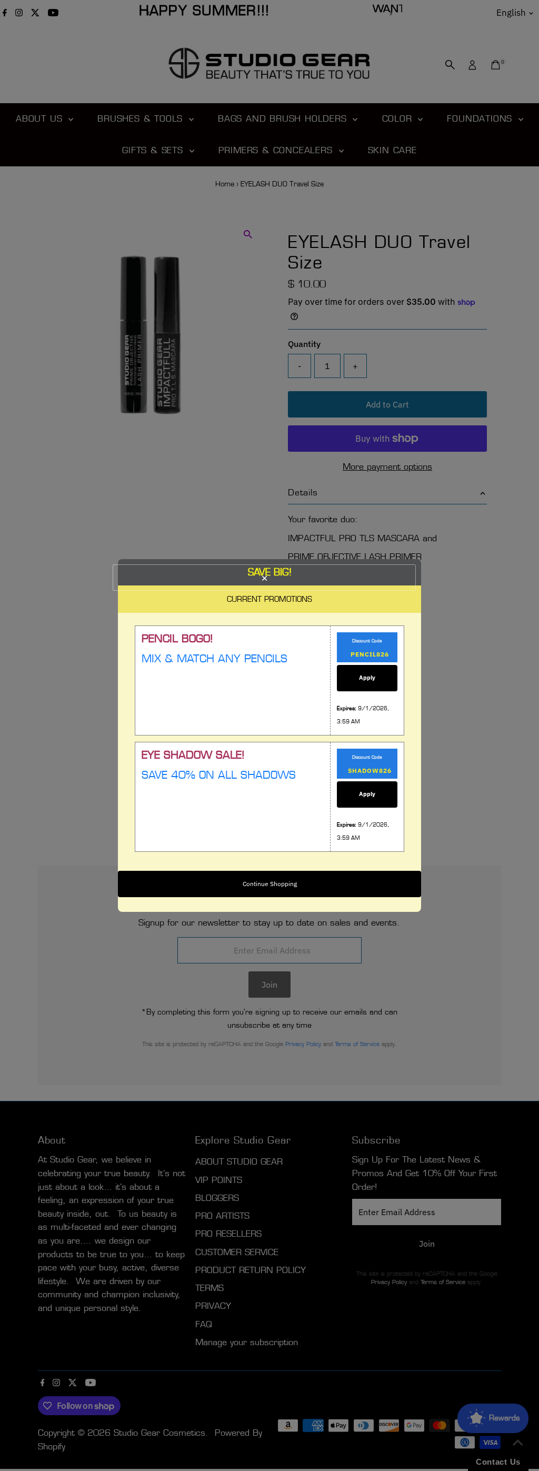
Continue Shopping (270, 884)
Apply (367, 677)
